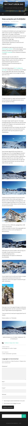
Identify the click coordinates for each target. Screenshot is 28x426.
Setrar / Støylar (16, 342)
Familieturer (6, 342)
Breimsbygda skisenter (7, 49)
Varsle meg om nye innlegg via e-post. (12, 403)
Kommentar (5, 366)
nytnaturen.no (14, 4)
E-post (4, 388)
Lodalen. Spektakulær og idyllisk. (9, 353)
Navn (3, 381)
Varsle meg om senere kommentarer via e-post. (14, 400)
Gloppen (11, 342)
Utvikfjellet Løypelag (7, 52)
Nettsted (4, 394)
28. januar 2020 (5, 21)
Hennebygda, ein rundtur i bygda (9, 347)
